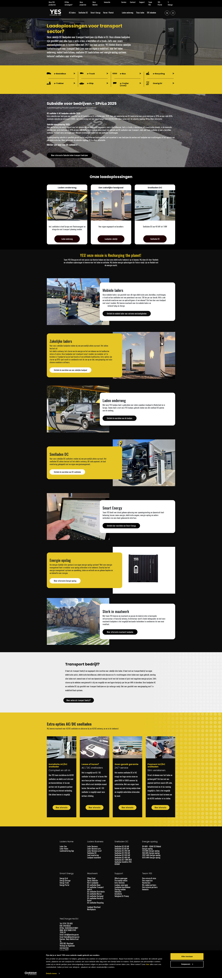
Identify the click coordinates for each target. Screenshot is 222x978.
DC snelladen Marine (94, 893)
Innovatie (108, 2)
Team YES (152, 3)
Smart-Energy (96, 12)
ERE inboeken (152, 12)
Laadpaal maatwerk (94, 857)
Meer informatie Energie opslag (65, 580)
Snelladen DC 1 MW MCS (123, 859)
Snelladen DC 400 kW (122, 855)
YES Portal (162, 3)
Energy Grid (64, 878)
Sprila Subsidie (92, 880)
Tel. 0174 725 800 (66, 923)
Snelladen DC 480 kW (122, 857)
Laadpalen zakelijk (111, 239)
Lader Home (64, 848)
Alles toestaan (187, 956)
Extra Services (120, 882)
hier (147, 964)
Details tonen (51, 973)
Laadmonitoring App (67, 850)
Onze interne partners (150, 887)
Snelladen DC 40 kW (122, 846)
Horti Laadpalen (92, 882)
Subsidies (118, 891)
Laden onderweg (128, 12)
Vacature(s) (146, 882)
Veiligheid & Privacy (122, 896)
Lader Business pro (94, 848)
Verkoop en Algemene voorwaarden (67, 946)
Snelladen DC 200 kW (122, 850)
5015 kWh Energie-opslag (151, 857)
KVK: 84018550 (65, 925)
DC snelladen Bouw (93, 885)
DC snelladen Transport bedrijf (95, 888)
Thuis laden (141, 12)
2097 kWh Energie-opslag (151, 855)
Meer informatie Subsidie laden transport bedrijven (69, 155)
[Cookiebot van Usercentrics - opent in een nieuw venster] (31, 973)
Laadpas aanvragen (121, 885)
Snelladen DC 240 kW (122, 853)
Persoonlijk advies (121, 880)
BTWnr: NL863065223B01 (69, 928)
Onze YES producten (55, 3)
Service (124, 2)
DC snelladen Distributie (96, 891)
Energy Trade (64, 882)
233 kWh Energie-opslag (150, 850)
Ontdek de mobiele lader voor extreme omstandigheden (126, 313)
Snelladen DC (84, 12)
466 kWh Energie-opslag (151, 853)
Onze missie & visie (149, 878)
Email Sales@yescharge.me (70, 936)
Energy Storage (65, 880)
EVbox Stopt (91, 878)
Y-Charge (171, 3)
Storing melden (120, 889)
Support (142, 2)
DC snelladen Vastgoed (95, 896)
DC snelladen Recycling (95, 902)
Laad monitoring (93, 855)
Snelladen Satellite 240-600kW (123, 863)
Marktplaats (91, 909)
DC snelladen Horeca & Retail (95, 899)
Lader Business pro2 (94, 850)
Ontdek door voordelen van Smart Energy (121, 525)
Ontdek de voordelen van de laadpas (119, 418)
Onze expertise (147, 880)
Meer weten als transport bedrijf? (78, 700)
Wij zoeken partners (149, 885)
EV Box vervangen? (71, 3)
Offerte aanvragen (121, 878)
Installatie (118, 893)
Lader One (63, 846)
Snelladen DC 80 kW (122, 848)
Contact (133, 2)
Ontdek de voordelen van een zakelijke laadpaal (70, 370)
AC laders (73, 12)
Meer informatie (156, 118)
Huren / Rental (109, 12)
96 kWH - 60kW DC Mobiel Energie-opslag (151, 847)
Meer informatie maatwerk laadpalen (120, 632)
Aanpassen (185, 964)
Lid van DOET (64, 950)
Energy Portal (64, 885)
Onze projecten (85, 3)
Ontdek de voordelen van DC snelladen (67, 472)
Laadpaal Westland (93, 907)
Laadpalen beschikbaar (123, 887)
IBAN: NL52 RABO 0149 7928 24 (68, 931)
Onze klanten (97, 3)
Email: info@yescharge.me (69, 934)
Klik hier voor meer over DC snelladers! (62, 144)
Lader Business (92, 846)
